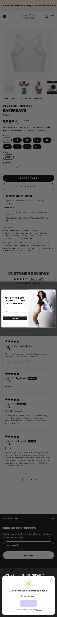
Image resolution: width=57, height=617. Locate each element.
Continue (15, 318)
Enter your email (8, 311)
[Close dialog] (54, 291)
